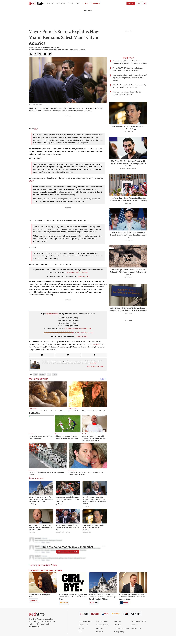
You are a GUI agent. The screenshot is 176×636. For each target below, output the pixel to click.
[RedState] (36, 3)
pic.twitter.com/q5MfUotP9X (82, 332)
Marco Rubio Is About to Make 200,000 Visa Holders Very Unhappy (93, 527)
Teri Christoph (33, 504)
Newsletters (136, 628)
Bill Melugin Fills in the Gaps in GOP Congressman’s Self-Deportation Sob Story (73, 596)
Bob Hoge (32, 532)
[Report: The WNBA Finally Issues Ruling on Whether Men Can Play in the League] (68, 488)
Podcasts (61, 3)
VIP (80, 631)
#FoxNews (68, 328)
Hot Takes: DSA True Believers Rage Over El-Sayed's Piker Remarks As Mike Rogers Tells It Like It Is (128, 163)
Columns (99, 631)
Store (78, 3)
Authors (50, 3)
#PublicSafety (78, 328)
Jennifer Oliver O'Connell (63, 532)
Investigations (102, 621)
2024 (35, 374)
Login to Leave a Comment (67, 552)
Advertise (117, 625)
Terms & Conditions (121, 628)
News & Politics (102, 625)
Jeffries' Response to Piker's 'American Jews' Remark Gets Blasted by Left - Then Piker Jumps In (128, 235)
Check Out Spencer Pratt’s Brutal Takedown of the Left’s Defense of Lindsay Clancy (131, 596)
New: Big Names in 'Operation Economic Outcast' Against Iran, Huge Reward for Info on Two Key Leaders (94, 500)
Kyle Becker (59, 504)
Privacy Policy (119, 631)
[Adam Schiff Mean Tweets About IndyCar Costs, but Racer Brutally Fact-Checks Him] (41, 516)
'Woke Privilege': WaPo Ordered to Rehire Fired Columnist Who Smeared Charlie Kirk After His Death (128, 272)
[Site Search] (145, 3)
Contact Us (83, 625)
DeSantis (96, 344)
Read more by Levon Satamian (96, 366)
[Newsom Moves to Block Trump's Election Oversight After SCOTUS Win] (68, 516)
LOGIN (139, 3)
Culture (99, 628)
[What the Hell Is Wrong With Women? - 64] (43, 582)
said (35, 129)
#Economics (87, 328)
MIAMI (55, 374)
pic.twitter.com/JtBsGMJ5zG (77, 272)
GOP (48, 374)
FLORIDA (42, 374)
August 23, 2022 (83, 276)
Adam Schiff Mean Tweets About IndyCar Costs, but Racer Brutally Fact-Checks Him (40, 527)
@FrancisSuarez (52, 314)
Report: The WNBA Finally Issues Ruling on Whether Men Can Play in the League (67, 499)
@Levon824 (93, 363)
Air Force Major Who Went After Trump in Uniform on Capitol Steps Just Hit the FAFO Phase (41, 499)
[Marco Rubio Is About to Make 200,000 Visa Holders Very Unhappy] (94, 516)
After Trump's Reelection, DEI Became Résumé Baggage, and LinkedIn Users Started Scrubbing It (128, 309)
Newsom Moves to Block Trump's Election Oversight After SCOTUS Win (67, 527)
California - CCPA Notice (139, 621)
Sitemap (134, 625)
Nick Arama (85, 506)
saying (31, 181)
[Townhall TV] (95, 3)
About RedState (85, 621)
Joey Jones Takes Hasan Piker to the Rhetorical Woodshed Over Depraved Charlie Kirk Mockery (128, 199)
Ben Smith (128, 313)
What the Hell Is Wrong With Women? (40, 595)
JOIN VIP (131, 3)
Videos (70, 3)
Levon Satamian (35, 47)
